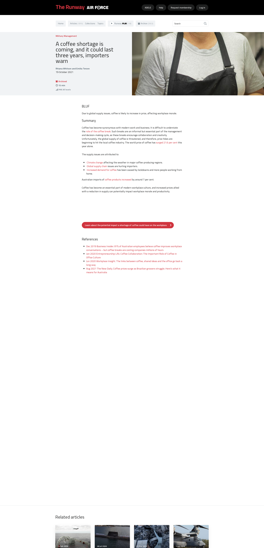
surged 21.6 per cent (166, 142)
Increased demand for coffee (102, 170)
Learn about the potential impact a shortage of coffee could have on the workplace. (126, 225)
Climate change (95, 162)
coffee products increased (118, 179)
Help (161, 7)
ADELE (148, 7)
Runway (122, 23)
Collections (90, 23)
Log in (202, 7)
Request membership (181, 7)
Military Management (66, 36)
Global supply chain (97, 166)
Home (61, 23)
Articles (76, 23)
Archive (147, 23)
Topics (100, 23)
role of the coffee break (98, 131)
